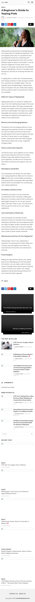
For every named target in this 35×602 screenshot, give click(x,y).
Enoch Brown (19, 346)
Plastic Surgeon (6, 549)
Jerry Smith (19, 358)
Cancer (3, 489)
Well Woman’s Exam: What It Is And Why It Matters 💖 (22, 355)
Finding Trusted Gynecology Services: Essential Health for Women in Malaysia (23, 422)
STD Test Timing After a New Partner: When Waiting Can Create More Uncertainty (23, 398)
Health (3, 7)
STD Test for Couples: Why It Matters (23, 343)
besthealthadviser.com (23, 598)
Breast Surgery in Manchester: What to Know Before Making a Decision (16, 552)
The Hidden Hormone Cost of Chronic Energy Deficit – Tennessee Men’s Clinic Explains (22, 368)
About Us (22, 594)
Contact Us (13, 594)
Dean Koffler (19, 413)
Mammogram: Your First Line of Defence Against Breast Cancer (14, 492)
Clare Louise (19, 373)
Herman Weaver (12, 17)
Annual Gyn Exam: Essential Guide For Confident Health (23, 410)
